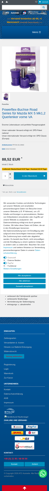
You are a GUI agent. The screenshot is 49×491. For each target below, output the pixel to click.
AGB (6, 398)
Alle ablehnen (24, 281)
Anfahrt (34, 464)
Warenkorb (8, 373)
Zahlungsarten (10, 338)
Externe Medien (14, 260)
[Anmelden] (3, 2)
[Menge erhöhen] (10, 174)
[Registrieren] (7, 2)
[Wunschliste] (36, 2)
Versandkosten (21, 192)
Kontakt (7, 389)
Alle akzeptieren (24, 275)
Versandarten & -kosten (14, 342)
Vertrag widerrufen (14, 356)
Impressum (9, 402)
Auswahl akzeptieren (24, 286)
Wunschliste (9, 185)
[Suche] (43, 7)
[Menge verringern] (10, 178)
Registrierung (9, 364)
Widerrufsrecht (10, 351)
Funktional (12, 266)
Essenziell (12, 257)
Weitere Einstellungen (12, 268)
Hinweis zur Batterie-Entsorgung (17, 347)
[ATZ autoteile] (24, 13)
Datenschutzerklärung (13, 394)
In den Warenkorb (29, 176)
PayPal (10, 263)
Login (6, 369)
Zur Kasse (8, 378)
